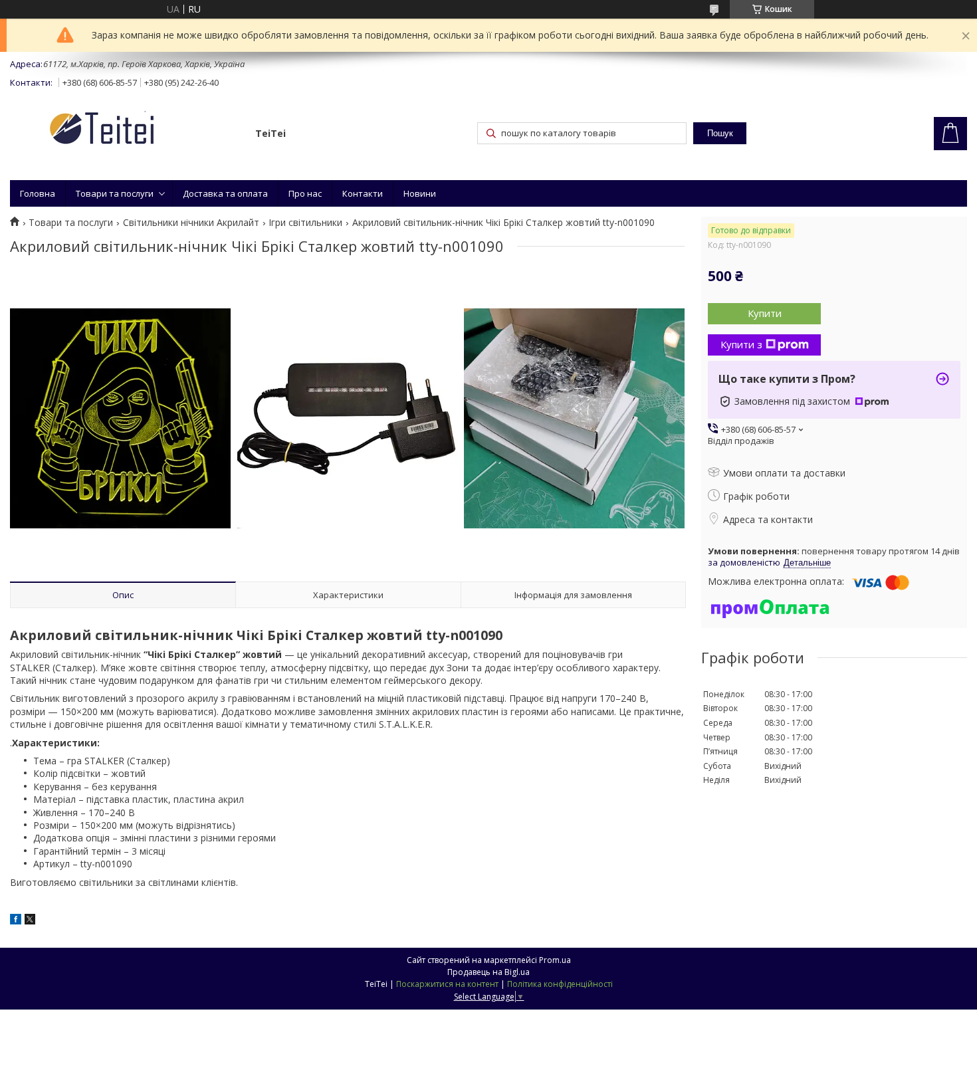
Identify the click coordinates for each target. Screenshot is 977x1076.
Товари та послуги (115, 193)
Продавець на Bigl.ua (488, 972)
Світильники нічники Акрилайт (191, 223)
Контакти (362, 193)
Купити (765, 313)
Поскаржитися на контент (447, 984)
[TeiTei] (126, 130)
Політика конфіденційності (560, 984)
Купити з (741, 344)
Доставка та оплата (225, 193)
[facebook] (15, 921)
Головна (37, 193)
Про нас (305, 193)
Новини (419, 193)
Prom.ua (555, 960)
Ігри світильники (305, 223)
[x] (30, 921)
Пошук (720, 133)
